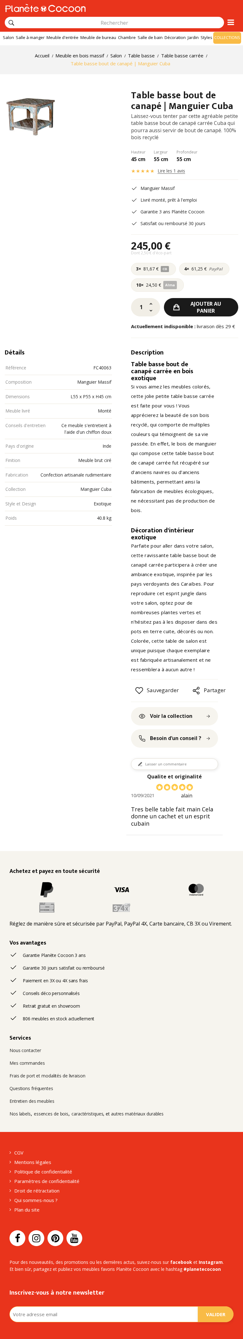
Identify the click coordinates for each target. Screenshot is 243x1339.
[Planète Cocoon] (45, 8)
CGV (18, 1152)
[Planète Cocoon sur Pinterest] (55, 1238)
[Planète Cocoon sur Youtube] (74, 1238)
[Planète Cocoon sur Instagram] (36, 1238)
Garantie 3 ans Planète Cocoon (172, 212)
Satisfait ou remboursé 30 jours (172, 223)
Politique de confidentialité (43, 1171)
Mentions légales (32, 1162)
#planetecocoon (202, 1269)
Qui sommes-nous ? (36, 1200)
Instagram (211, 1262)
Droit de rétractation (36, 1190)
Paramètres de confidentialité (46, 1181)
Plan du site (27, 1209)
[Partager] (196, 690)
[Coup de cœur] (139, 690)
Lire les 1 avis (171, 171)
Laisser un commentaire (166, 764)
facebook (181, 1262)
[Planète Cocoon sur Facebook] (17, 1238)
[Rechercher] (11, 23)
